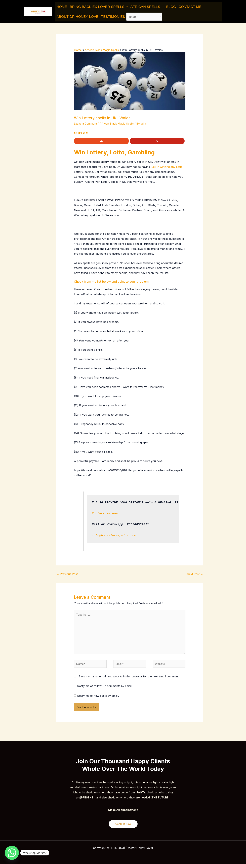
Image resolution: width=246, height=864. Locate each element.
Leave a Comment (85, 123)
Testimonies (113, 16)
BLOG (171, 7)
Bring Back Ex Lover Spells (97, 7)
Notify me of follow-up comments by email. (104, 686)
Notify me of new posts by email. (98, 695)
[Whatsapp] (12, 853)
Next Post (195, 574)
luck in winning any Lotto (167, 166)
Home (62, 7)
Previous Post (67, 574)
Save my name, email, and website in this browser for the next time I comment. (129, 676)
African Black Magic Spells (117, 123)
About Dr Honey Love (77, 16)
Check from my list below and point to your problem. (111, 281)
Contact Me (190, 7)
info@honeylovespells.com (114, 535)
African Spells (145, 7)
